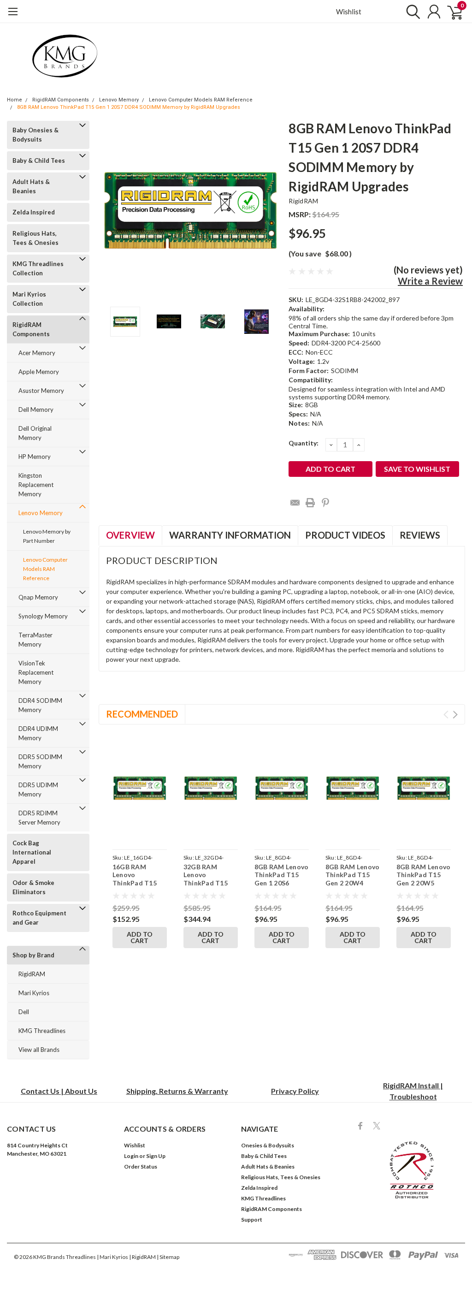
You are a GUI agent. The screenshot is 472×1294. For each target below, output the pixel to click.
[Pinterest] (325, 502)
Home (14, 100)
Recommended (142, 713)
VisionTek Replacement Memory (35, 672)
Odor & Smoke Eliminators (33, 887)
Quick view (139, 790)
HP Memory (34, 456)
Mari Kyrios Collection (29, 299)
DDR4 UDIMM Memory (38, 733)
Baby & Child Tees (38, 160)
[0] (451, 11)
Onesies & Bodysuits (267, 1145)
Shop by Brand (33, 955)
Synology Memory (43, 616)
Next (270, 210)
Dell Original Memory (35, 433)
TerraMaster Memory (35, 639)
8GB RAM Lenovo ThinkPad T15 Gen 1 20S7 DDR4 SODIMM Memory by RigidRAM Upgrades (128, 107)
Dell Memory (35, 409)
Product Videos (345, 534)
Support (251, 1219)
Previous (110, 210)
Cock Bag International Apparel (31, 852)
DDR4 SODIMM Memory (40, 705)
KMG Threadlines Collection (38, 268)
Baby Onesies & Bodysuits (35, 134)
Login (131, 1155)
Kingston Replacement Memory (35, 485)
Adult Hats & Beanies (31, 186)
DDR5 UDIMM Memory (38, 789)
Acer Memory (36, 352)
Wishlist (348, 11)
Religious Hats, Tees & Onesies (35, 238)
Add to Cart (140, 937)
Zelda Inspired (33, 212)
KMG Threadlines (41, 1030)
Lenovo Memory (119, 100)
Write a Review (430, 280)
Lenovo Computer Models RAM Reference (201, 100)
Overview (130, 534)
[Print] (310, 502)
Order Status (140, 1166)
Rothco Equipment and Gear (39, 917)
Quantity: (304, 443)
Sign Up (155, 1155)
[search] (411, 11)
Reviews (420, 534)
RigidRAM (31, 974)
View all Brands (38, 1049)
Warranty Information (230, 534)
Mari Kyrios (33, 993)
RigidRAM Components (60, 100)
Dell (23, 1011)
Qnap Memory (38, 597)
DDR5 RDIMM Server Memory (39, 817)
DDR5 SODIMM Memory (40, 761)
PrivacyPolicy (295, 1090)
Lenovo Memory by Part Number (47, 536)
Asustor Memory (41, 390)
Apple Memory (38, 371)
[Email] (295, 502)
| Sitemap (168, 1256)
